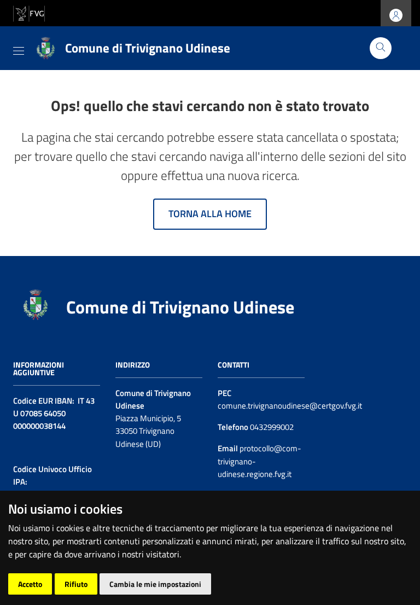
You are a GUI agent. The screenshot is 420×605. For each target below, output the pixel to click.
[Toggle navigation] (18, 48)
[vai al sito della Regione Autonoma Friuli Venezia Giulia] (29, 12)
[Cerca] (381, 48)
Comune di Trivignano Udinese (180, 307)
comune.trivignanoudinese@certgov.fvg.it (290, 405)
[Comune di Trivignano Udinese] (35, 303)
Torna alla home (210, 213)
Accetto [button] (30, 584)
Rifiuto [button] (76, 584)
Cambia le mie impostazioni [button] (155, 584)
